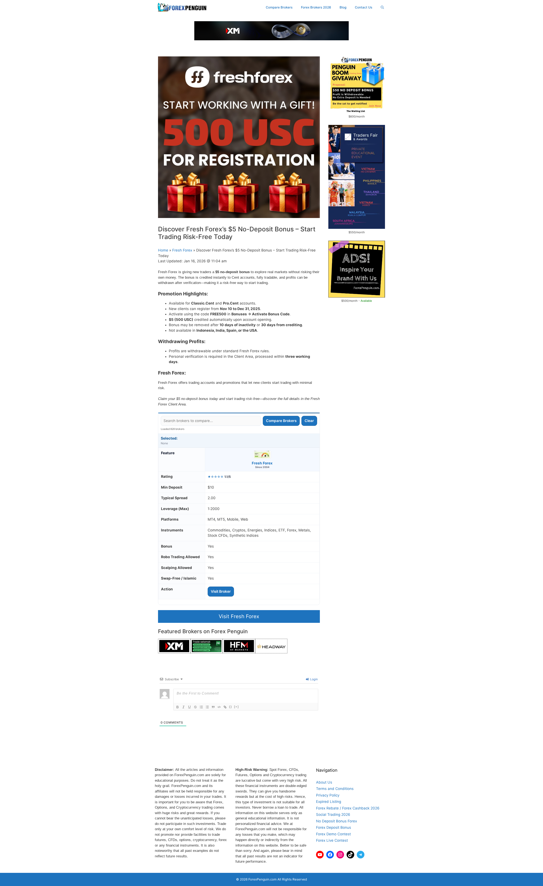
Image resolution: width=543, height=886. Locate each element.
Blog (343, 7)
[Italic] (183, 707)
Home (163, 250)
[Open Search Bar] (382, 7)
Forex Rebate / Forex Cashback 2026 (347, 808)
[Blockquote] (213, 707)
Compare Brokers (279, 7)
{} (230, 706)
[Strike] (195, 707)
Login (313, 679)
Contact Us (363, 7)
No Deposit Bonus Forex (336, 821)
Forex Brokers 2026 (316, 7)
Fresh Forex (182, 250)
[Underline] (189, 707)
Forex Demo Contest (333, 834)
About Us (324, 782)
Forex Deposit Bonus (333, 827)
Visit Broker (221, 591)
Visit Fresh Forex (239, 616)
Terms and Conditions (335, 789)
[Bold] (178, 707)
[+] (236, 706)
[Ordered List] (201, 707)
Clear (309, 421)
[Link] (225, 707)
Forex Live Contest (332, 840)
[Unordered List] (207, 707)
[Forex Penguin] (183, 7)
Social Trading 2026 (333, 814)
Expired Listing (328, 801)
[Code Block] (219, 707)
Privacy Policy (327, 795)
